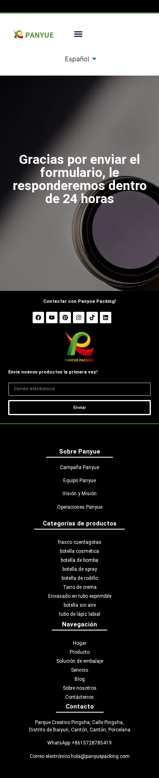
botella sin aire (80, 605)
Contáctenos (79, 697)
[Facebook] (38, 317)
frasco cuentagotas (80, 542)
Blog (80, 679)
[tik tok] (92, 317)
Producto (80, 652)
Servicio (79, 670)
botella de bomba (79, 560)
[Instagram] (78, 317)
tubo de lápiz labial (79, 614)
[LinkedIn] (105, 317)
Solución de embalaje (79, 661)
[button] (78, 34)
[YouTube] (51, 317)
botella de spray (79, 569)
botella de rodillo (80, 578)
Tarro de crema (80, 587)
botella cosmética (79, 551)
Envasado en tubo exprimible (79, 596)
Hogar (79, 643)
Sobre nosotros (80, 688)
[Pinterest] (65, 317)
